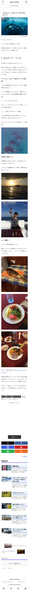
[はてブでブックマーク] (24, 478)
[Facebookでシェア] (5, 478)
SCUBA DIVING (17, 396)
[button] (14, 437)
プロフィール (21, 582)
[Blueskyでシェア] (18, 474)
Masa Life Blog (14, 2)
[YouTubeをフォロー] (21, 447)
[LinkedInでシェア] (18, 483)
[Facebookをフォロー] (21, 443)
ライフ (16, 399)
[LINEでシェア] (5, 483)
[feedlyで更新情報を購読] (7, 451)
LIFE (4, 396)
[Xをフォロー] (7, 443)
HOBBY (9, 396)
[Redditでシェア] (18, 478)
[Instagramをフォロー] (7, 447)
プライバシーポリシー (7, 582)
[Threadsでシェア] (11, 478)
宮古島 (7, 48)
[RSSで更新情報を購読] (21, 451)
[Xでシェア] (5, 474)
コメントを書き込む (14, 563)
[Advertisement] (14, 418)
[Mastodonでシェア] (11, 474)
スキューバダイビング (8, 399)
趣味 (24, 396)
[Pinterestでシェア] (11, 483)
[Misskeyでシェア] (24, 474)
